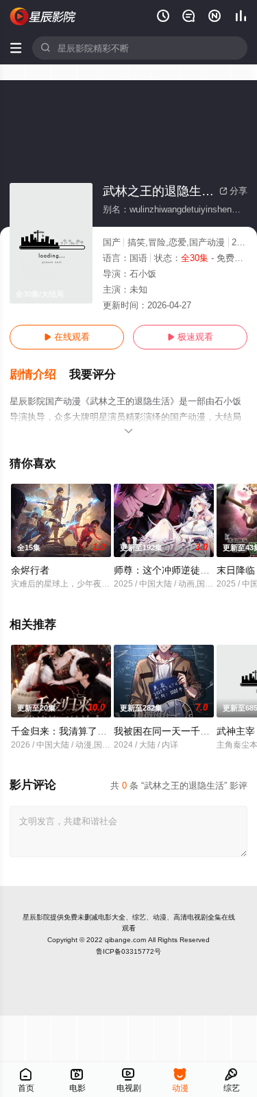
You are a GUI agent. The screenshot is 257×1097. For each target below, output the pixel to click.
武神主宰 (236, 731)
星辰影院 (36, 917)
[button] (39, 375)
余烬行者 (30, 570)
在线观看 (67, 337)
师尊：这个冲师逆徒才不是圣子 (181, 570)
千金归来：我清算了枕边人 (68, 731)
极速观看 (190, 337)
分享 (233, 191)
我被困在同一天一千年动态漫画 (181, 731)
